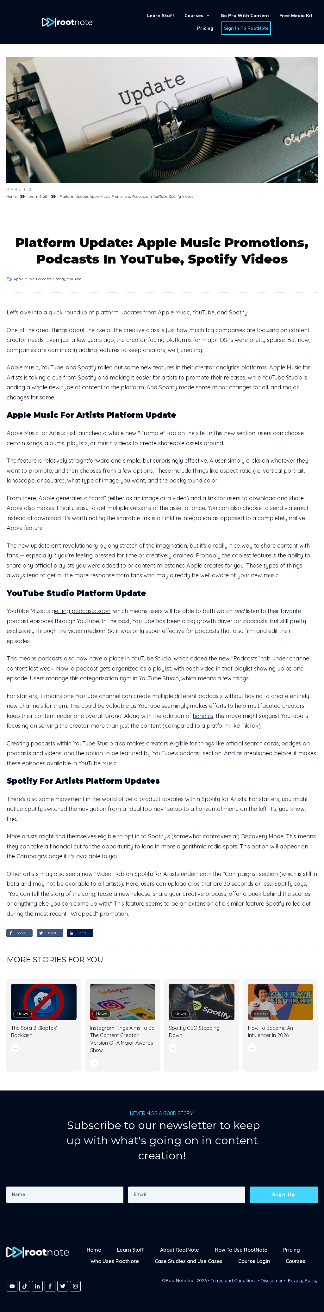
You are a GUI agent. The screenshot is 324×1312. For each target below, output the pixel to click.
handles (203, 716)
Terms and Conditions (234, 1280)
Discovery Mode (262, 836)
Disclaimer (272, 1280)
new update (34, 545)
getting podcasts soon (81, 611)
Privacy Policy (302, 1280)
